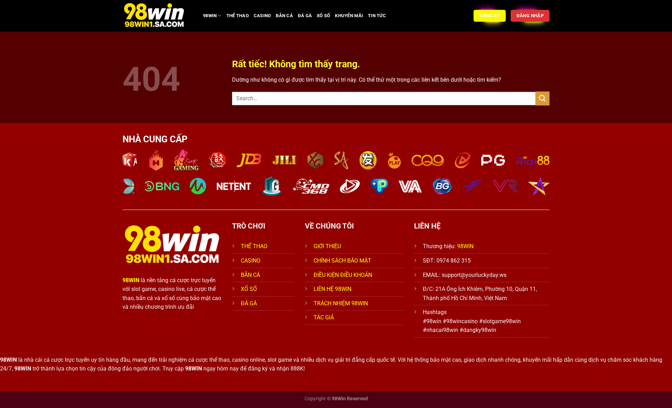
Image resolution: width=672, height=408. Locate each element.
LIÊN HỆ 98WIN (332, 289)
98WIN (210, 15)
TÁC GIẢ (324, 317)
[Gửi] (543, 98)
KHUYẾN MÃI (349, 15)
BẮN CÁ (284, 15)
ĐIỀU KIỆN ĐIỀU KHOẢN (343, 275)
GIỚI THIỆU (327, 246)
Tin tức (377, 15)
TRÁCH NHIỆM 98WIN (341, 303)
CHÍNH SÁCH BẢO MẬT (342, 260)
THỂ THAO (237, 15)
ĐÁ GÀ (305, 15)
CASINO (262, 15)
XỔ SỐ (323, 15)
